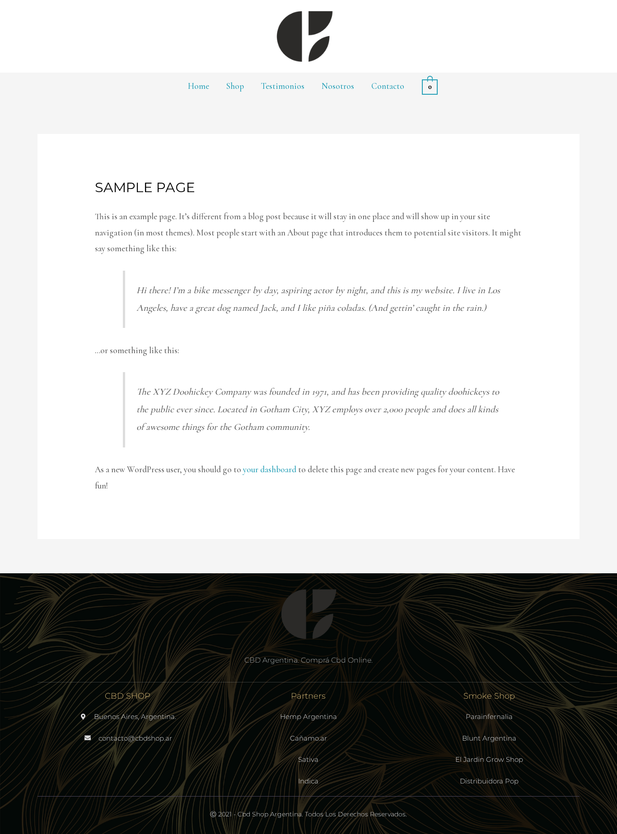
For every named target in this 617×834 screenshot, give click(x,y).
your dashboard (269, 469)
